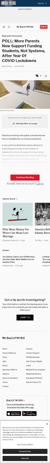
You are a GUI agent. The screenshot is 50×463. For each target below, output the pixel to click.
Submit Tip (25, 317)
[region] (25, 442)
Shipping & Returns (33, 374)
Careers (29, 349)
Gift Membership (32, 357)
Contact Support (32, 353)
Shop (5, 357)
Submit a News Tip (33, 382)
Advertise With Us (10, 370)
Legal (28, 365)
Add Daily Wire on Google (27, 124)
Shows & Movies (9, 353)
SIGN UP (44, 27)
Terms (5, 382)
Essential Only (25, 451)
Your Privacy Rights (34, 361)
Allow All (25, 458)
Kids (4, 361)
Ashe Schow (7, 66)
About (5, 365)
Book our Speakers (10, 378)
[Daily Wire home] (25, 27)
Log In (39, 183)
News (5, 349)
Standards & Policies (34, 378)
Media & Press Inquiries (35, 370)
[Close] (47, 424)
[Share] (45, 76)
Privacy (5, 386)
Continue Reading (25, 177)
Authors (6, 374)
